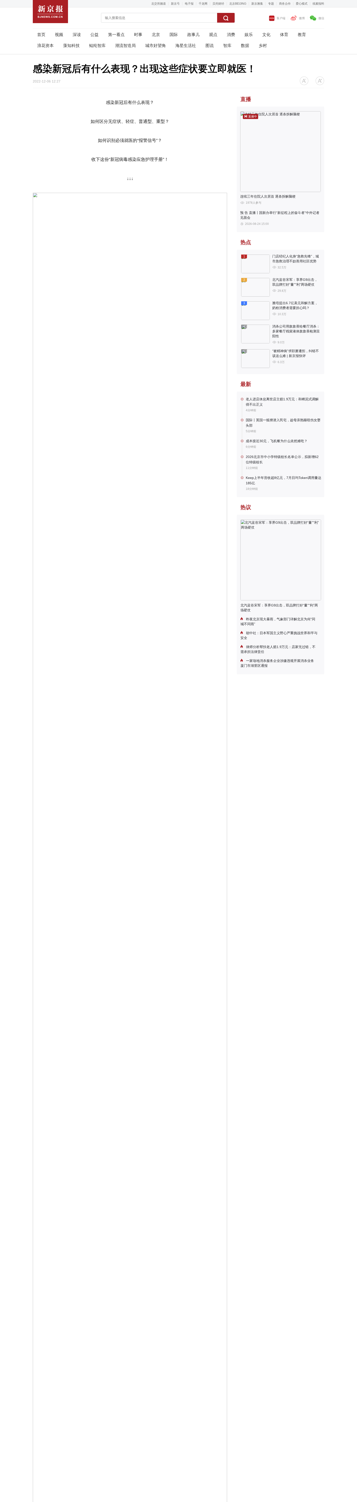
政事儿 (193, 34)
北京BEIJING (237, 3)
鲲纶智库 (97, 45)
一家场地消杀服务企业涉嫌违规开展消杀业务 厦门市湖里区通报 (277, 663)
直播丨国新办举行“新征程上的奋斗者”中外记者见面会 (279, 215)
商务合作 (285, 3)
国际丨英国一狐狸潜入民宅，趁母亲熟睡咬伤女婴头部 (283, 422)
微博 (302, 18)
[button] (304, 80)
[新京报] (50, 11)
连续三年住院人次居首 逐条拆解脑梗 (268, 196)
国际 (174, 34)
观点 (213, 34)
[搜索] (226, 18)
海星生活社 (185, 45)
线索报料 (318, 3)
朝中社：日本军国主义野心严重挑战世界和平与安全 (278, 635)
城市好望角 (155, 45)
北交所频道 (158, 3)
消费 (231, 34)
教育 (302, 34)
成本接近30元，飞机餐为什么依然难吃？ (276, 441)
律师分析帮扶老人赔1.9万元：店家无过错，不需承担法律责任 (277, 649)
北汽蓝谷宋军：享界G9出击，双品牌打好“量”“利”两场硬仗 (295, 282)
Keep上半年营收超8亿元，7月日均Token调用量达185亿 (283, 480)
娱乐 (249, 34)
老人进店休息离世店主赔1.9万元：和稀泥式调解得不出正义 (282, 401)
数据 (245, 45)
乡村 (263, 45)
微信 (321, 18)
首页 (41, 34)
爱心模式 (301, 3)
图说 (209, 45)
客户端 (281, 18)
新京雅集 (257, 3)
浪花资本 (45, 45)
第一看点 (116, 34)
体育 (284, 34)
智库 (227, 45)
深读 (77, 34)
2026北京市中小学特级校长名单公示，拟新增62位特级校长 (282, 459)
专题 (271, 3)
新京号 (175, 3)
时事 (138, 34)
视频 (59, 34)
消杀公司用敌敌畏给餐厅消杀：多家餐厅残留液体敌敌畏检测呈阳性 (296, 331)
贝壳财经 (218, 3)
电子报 (189, 3)
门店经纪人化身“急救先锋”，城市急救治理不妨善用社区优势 (295, 258)
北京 (156, 34)
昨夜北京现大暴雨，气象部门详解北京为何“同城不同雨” (277, 621)
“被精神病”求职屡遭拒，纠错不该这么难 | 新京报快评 (295, 353)
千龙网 (203, 3)
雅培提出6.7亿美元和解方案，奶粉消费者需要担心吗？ (295, 305)
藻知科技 (71, 45)
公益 (94, 34)
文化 (266, 34)
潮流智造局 (125, 45)
